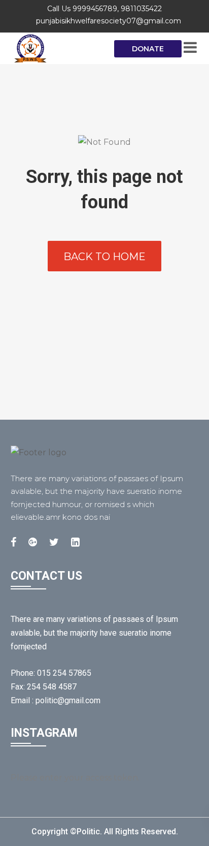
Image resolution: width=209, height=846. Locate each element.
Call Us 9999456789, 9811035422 (104, 8)
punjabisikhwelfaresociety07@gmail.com (108, 20)
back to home (104, 256)
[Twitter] (54, 542)
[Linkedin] (75, 542)
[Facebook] (13, 542)
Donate (148, 48)
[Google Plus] (32, 542)
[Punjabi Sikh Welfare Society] (51, 48)
